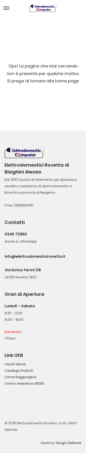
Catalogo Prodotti (19, 370)
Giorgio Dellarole (68, 443)
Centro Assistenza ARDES (24, 383)
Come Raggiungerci (20, 377)
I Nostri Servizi (15, 364)
